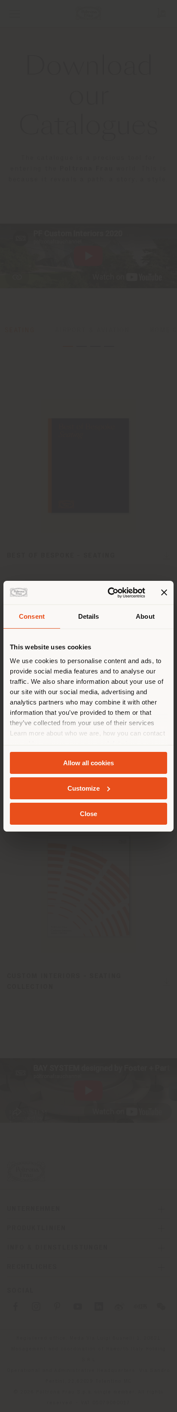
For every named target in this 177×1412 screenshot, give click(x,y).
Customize (83, 788)
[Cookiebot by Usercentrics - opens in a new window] (109, 592)
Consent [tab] (32, 616)
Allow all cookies (88, 763)
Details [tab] (88, 616)
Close (88, 813)
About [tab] (145, 616)
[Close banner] (164, 592)
